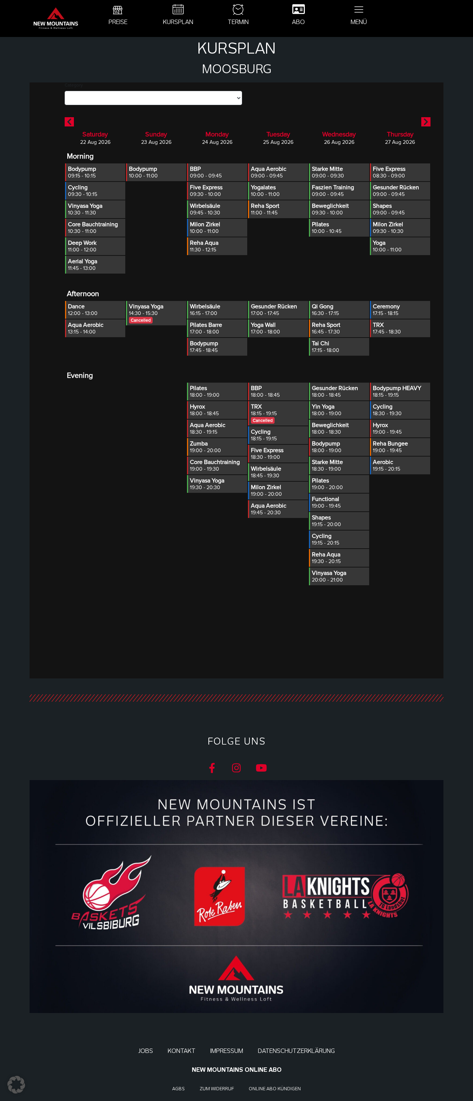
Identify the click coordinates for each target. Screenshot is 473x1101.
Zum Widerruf (217, 1088)
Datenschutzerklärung (296, 1050)
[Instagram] (237, 768)
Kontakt (181, 1050)
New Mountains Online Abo (237, 1069)
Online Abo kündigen (275, 1088)
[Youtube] (261, 768)
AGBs (178, 1088)
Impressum (226, 1050)
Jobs (145, 1050)
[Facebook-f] (212, 768)
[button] (16, 1084)
